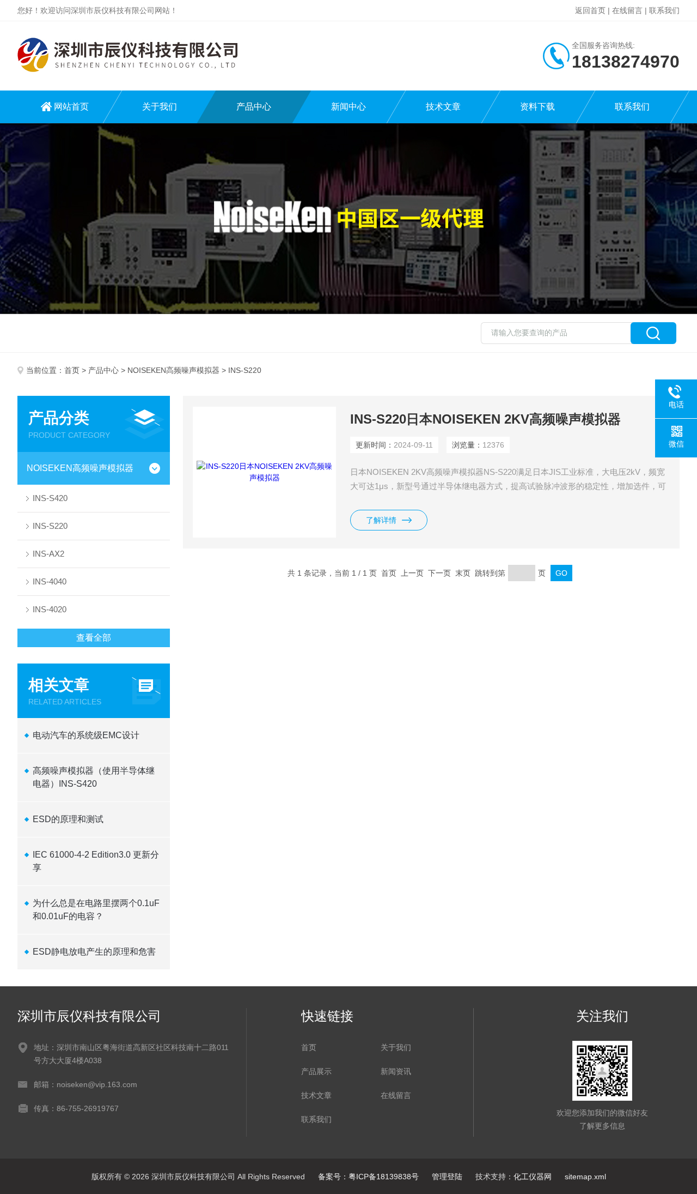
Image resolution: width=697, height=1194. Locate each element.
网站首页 (71, 106)
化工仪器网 (532, 1176)
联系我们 (664, 10)
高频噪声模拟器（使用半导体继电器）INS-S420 (94, 777)
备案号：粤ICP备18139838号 (368, 1176)
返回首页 (590, 10)
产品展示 (316, 1071)
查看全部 (93, 637)
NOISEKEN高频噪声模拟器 (173, 370)
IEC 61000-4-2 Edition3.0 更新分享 (96, 861)
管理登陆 (447, 1176)
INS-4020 (49, 609)
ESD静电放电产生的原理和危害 (94, 951)
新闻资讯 (396, 1071)
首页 (72, 370)
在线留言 (627, 10)
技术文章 (443, 106)
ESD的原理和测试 (68, 819)
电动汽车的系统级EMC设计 (86, 735)
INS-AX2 (48, 553)
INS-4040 (49, 581)
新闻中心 (348, 106)
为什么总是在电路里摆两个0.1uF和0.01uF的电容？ (96, 909)
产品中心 (253, 106)
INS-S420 (50, 498)
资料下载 (537, 106)
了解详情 (381, 520)
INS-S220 (50, 525)
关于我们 (159, 106)
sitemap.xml (585, 1176)
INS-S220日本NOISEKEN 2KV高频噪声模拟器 (485, 419)
